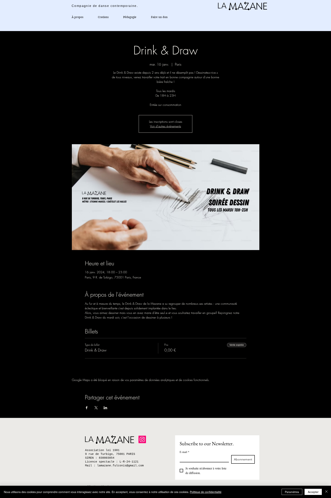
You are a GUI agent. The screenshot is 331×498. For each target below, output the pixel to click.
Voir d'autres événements (165, 126)
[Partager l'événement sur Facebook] (86, 407)
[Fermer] (326, 492)
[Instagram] (142, 439)
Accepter (313, 492)
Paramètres (292, 492)
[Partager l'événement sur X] (96, 407)
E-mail (184, 452)
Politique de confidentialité (205, 492)
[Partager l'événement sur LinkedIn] (105, 407)
